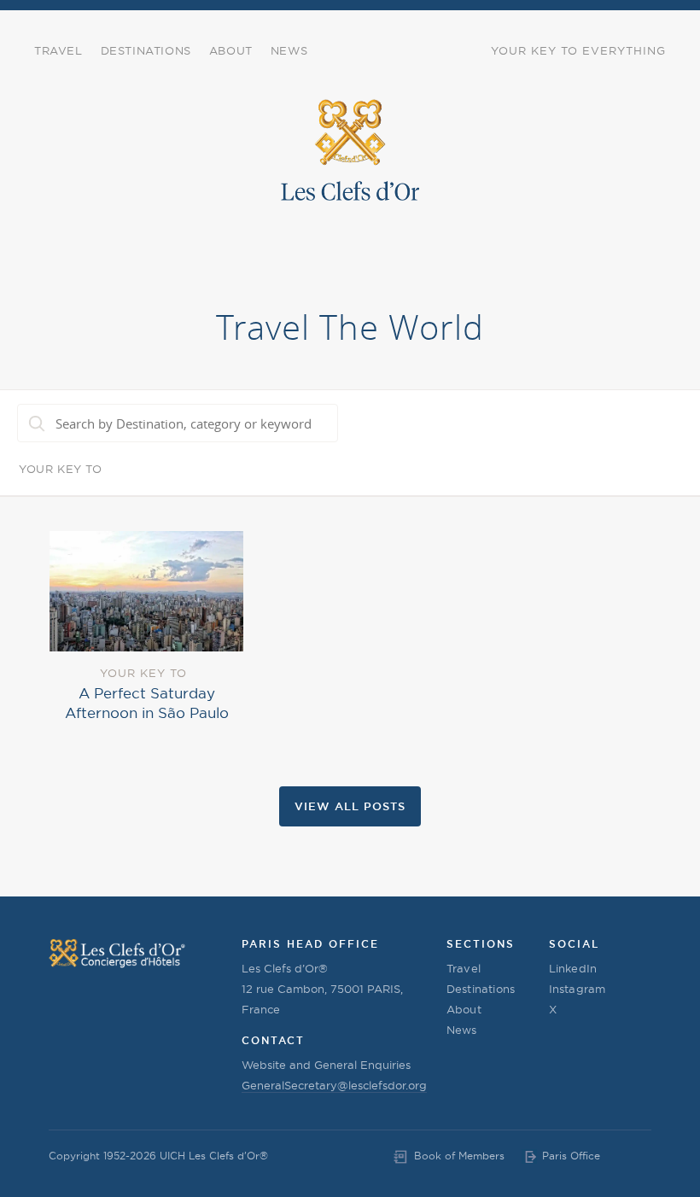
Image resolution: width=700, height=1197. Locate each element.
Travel (58, 50)
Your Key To (60, 469)
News (289, 50)
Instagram (577, 989)
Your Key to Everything (578, 50)
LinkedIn (573, 968)
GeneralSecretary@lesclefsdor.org (334, 1085)
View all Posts (350, 806)
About (231, 50)
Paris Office (571, 1155)
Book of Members (459, 1155)
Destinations (146, 50)
